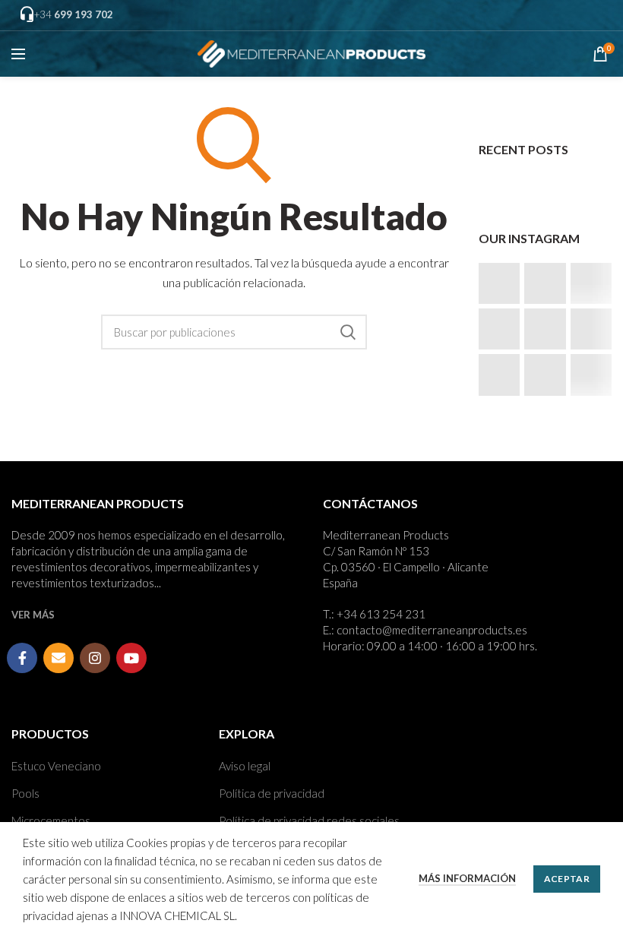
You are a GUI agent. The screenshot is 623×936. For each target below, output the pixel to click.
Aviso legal (244, 766)
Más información (467, 878)
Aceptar (567, 878)
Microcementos (50, 820)
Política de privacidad (271, 793)
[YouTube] (131, 658)
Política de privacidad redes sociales (309, 820)
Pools (25, 793)
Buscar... (348, 332)
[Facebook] (22, 658)
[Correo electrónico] (58, 658)
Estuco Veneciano (56, 766)
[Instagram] (95, 658)
